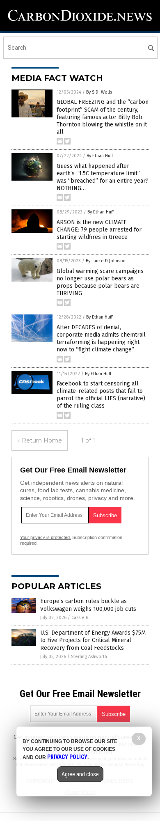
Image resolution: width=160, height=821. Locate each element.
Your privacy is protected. (45, 537)
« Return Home (39, 440)
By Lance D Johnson (106, 261)
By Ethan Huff (100, 155)
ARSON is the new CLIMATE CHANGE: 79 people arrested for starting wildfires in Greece (99, 230)
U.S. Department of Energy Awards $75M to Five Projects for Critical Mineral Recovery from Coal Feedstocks (93, 640)
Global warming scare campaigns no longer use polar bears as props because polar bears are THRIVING (100, 282)
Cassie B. (80, 617)
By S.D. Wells (99, 92)
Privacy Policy (67, 757)
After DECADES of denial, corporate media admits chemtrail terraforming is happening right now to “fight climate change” (101, 338)
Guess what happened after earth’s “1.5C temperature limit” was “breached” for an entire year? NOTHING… (103, 177)
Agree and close (80, 774)
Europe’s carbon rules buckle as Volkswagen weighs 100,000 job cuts (88, 605)
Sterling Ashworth (89, 656)
